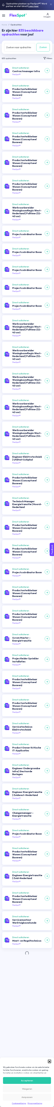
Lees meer (33, 6)
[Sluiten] (51, 4)
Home (4, 24)
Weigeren (27, 1088)
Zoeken (43, 47)
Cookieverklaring (19, 1103)
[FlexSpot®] (18, 15)
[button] (49, 1061)
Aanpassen (27, 1097)
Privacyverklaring (35, 1103)
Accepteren (27, 1080)
